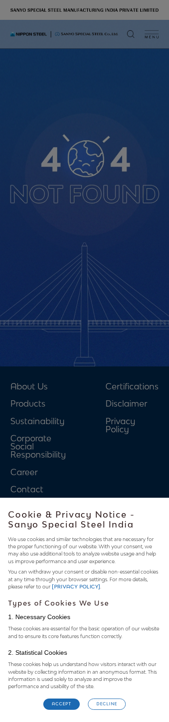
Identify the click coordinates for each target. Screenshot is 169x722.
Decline (106, 704)
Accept (61, 704)
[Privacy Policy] (76, 586)
